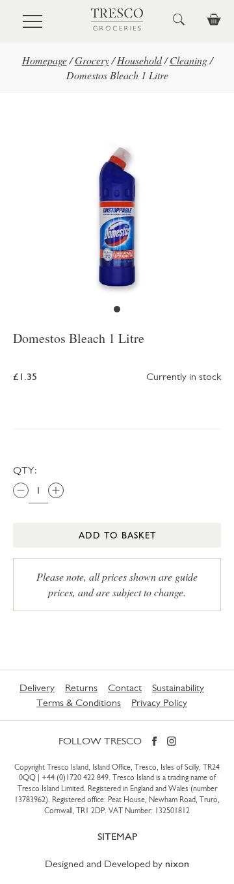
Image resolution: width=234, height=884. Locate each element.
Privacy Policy (159, 702)
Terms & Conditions (78, 702)
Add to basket (117, 535)
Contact (125, 687)
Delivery (37, 687)
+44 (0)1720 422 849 (75, 777)
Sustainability (178, 687)
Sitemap (117, 836)
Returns (81, 687)
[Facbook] (154, 742)
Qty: (25, 470)
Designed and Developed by (117, 863)
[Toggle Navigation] (32, 21)
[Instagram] (171, 742)
